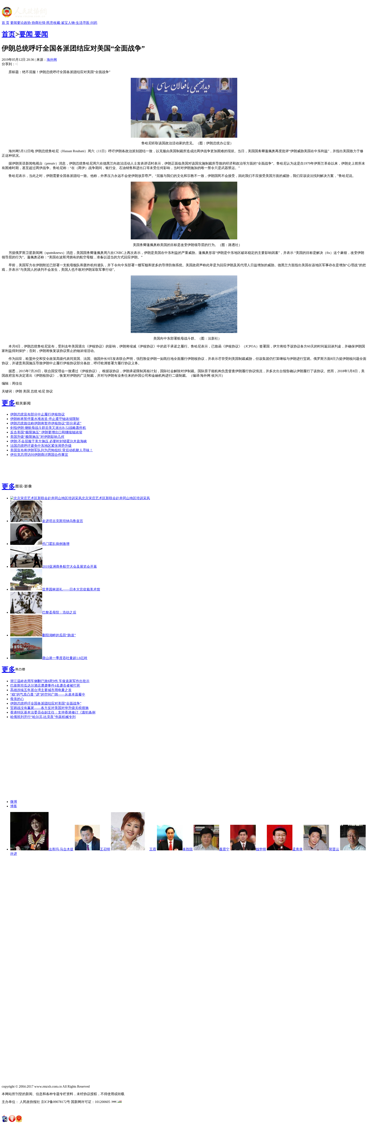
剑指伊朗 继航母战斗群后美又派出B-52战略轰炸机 (48, 428)
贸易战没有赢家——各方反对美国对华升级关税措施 (49, 708)
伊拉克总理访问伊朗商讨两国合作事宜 (39, 454)
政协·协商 (31, 23)
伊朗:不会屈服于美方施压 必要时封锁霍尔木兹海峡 (48, 441)
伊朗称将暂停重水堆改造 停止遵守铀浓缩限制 (44, 419)
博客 (13, 806)
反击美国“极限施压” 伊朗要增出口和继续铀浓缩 (46, 432)
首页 (8, 34)
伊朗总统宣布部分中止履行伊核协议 (37, 414)
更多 (8, 403)
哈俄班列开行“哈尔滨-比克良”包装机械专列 (43, 717)
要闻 (13, 23)
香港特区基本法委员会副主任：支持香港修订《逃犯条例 (52, 712)
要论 (20, 23)
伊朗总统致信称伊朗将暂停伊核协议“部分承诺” (45, 423)
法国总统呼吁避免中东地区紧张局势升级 (41, 445)
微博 (13, 801)
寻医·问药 (90, 23)
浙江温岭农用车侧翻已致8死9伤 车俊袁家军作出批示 (49, 681)
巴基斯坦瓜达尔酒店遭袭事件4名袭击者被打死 (45, 685)
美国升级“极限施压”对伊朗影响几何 (37, 437)
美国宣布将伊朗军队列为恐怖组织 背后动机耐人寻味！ (51, 450)
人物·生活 (75, 23)
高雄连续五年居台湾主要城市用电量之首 (41, 690)
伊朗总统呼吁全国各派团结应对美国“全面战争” (45, 703)
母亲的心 (17, 699)
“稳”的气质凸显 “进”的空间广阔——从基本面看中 (47, 694)
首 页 (5, 23)
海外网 (52, 59)
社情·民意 (46, 23)
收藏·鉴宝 (60, 23)
